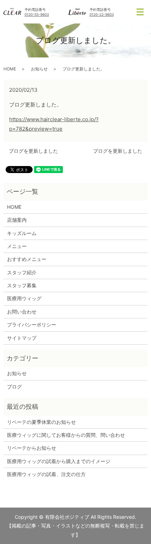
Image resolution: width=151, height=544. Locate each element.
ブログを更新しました (33, 151)
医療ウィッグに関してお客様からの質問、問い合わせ (66, 435)
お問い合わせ (22, 312)
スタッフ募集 (22, 285)
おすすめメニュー (26, 259)
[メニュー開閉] (140, 11)
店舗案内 (17, 220)
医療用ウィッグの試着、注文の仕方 (46, 474)
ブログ (14, 387)
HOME (10, 68)
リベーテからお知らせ (31, 448)
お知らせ (39, 68)
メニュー (17, 246)
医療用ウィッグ (24, 298)
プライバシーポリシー (31, 325)
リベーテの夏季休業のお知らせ (41, 422)
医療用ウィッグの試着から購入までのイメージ (61, 461)
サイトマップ (22, 338)
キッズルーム (22, 233)
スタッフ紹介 (22, 272)
